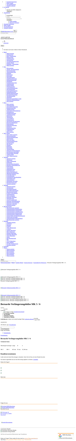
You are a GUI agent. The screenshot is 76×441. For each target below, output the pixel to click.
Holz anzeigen (10, 68)
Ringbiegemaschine (11, 108)
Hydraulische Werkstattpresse (13, 110)
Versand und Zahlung (6, 383)
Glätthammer (10, 130)
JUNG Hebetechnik (11, 227)
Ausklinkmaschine (11, 114)
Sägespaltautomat (11, 77)
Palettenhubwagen (11, 169)
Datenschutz (3, 393)
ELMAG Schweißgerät (12, 193)
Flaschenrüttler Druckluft (12, 153)
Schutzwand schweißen (12, 217)
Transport (6, 157)
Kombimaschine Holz (12, 82)
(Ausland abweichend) (19, 311)
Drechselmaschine (11, 89)
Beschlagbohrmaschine (12, 94)
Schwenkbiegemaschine (12, 106)
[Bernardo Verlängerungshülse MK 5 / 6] (10, 287)
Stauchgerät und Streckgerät (13, 121)
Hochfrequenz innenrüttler (13, 152)
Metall (5, 52)
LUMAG (9, 229)
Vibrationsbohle (10, 149)
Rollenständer (10, 166)
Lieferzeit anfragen (29, 319)
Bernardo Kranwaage (12, 182)
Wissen (5, 247)
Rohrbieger (9, 126)
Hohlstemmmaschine (11, 80)
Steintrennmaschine (11, 136)
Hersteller (6, 221)
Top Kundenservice (11, 4)
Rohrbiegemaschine (11, 128)
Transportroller (10, 168)
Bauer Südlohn (10, 242)
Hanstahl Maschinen (11, 233)
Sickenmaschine (10, 105)
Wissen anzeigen (10, 249)
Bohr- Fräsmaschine (11, 56)
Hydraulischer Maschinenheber (14, 177)
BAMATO (9, 223)
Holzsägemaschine (11, 70)
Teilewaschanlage (11, 196)
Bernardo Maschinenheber (13, 164)
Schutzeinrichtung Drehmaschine (14, 209)
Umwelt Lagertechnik (12, 200)
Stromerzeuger (10, 188)
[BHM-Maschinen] (7, 31)
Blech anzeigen (10, 104)
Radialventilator (10, 85)
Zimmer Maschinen (11, 230)
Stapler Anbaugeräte (11, 161)
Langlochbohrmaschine (12, 88)
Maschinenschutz (8, 206)
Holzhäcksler (10, 74)
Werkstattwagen (10, 198)
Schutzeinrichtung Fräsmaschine (14, 210)
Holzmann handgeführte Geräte (14, 98)
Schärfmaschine (10, 84)
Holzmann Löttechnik (12, 203)
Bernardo (9, 225)
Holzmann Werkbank (12, 197)
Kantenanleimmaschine (12, 90)
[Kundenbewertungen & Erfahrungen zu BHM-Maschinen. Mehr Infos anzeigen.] (38, 416)
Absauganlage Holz (11, 72)
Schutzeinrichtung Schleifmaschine (15, 211)
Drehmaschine (10, 55)
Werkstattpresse (10, 112)
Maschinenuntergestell (12, 192)
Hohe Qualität (10, 3)
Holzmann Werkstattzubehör (13, 201)
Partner (2, 388)
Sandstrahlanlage (10, 194)
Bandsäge (9, 73)
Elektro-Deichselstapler (12, 172)
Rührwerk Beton (10, 140)
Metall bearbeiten (11, 250)
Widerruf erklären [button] (5, 375)
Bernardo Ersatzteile (5, 380)
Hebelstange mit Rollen (12, 181)
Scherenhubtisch (10, 180)
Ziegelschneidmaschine (12, 141)
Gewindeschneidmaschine (13, 61)
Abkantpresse (10, 117)
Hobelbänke (9, 81)
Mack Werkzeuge (11, 231)
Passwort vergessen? (14, 22)
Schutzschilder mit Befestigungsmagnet (16, 215)
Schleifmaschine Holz (12, 78)
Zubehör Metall (10, 62)
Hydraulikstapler (10, 176)
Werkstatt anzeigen (11, 186)
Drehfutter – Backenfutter (13, 64)
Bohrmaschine (10, 57)
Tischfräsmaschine (11, 96)
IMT (8, 239)
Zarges (8, 237)
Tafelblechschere (10, 109)
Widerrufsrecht (4, 390)
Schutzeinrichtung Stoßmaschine (14, 214)
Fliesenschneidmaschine (12, 137)
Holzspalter (9, 76)
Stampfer (9, 145)
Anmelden (35, 359)
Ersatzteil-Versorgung (12, 1)
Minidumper (9, 160)
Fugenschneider (10, 142)
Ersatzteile (6, 246)
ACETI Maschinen (11, 241)
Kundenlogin (7, 12)
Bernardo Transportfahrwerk (13, 165)
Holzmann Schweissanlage (13, 202)
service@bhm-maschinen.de (7, 38)
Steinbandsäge (10, 138)
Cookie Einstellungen (6, 385)
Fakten (2, 400)
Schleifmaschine (10, 58)
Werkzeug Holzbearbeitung (13, 100)
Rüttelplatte (9, 146)
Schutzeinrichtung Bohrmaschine (14, 213)
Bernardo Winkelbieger (12, 122)
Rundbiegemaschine (11, 113)
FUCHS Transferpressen (12, 243)
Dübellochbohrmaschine (12, 93)
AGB (2, 398)
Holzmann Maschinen (12, 234)
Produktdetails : (7, 333)
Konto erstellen (13, 21)
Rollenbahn (9, 162)
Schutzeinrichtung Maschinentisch (15, 218)
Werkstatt (6, 185)
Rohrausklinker (10, 124)
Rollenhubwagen (11, 170)
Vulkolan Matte (10, 154)
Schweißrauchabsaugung (12, 190)
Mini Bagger (9, 144)
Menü (2, 45)
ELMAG (9, 226)
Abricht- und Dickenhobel (13, 69)
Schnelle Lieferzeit (11, 5)
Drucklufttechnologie (11, 189)
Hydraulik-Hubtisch (11, 174)
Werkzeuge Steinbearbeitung (13, 150)
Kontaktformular (18, 373)
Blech (5, 102)
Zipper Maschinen (11, 235)
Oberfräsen (9, 97)
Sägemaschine (10, 60)
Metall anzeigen (10, 53)
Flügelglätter (9, 148)
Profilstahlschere (10, 129)
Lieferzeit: (3, 310)
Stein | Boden (7, 133)
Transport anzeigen (11, 158)
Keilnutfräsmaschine (11, 92)
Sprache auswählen (11, 9)
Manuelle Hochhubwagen (13, 173)
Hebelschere (9, 116)
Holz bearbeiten (10, 251)
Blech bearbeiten (10, 253)
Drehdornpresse (10, 120)
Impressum (3, 395)
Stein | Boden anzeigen (12, 134)
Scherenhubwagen (11, 178)
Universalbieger (10, 118)
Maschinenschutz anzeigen (13, 207)
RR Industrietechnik (11, 238)
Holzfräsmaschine (11, 86)
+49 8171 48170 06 (5, 37)
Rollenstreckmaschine (12, 125)
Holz (5, 66)
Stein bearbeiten (10, 254)
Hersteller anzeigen (11, 222)
